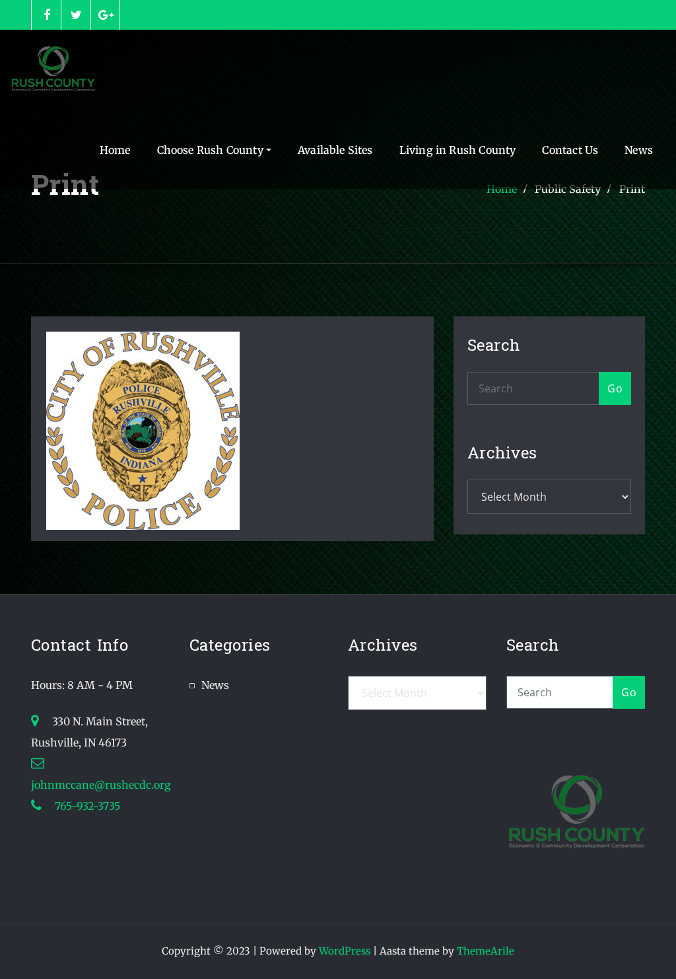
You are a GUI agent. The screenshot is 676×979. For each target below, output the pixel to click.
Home (115, 150)
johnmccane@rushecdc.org (101, 784)
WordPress (344, 951)
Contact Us (570, 150)
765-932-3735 (86, 806)
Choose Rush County (211, 150)
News (639, 150)
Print (632, 189)
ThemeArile (485, 951)
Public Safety (568, 189)
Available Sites (335, 150)
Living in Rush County (457, 150)
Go (615, 388)
